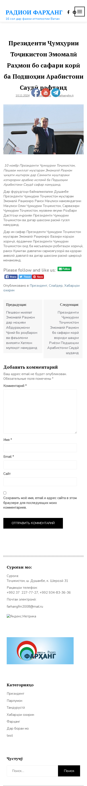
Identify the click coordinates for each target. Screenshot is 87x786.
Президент (38, 285)
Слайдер (56, 285)
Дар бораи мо (18, 728)
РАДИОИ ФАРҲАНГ (34, 12)
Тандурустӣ (16, 707)
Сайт (7, 474)
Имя (7, 440)
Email (8, 456)
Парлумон (14, 700)
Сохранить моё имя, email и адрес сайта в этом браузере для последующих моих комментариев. (40, 503)
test (10, 735)
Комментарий (15, 386)
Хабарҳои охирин (20, 714)
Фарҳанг (13, 721)
